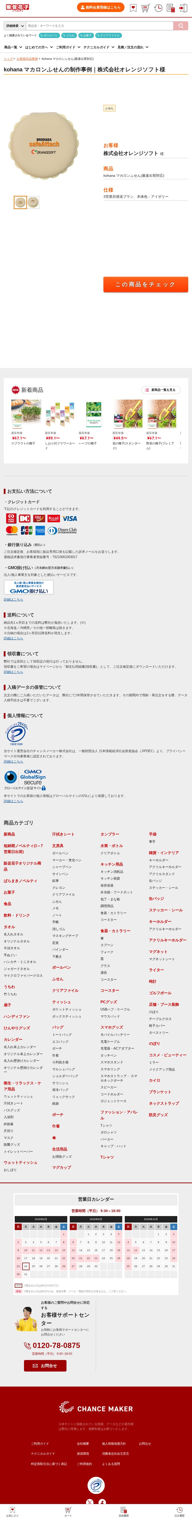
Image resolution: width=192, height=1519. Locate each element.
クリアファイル (110, 35)
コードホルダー (111, 1094)
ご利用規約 (84, 1464)
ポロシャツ (108, 1132)
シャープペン (62, 867)
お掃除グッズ (62, 1156)
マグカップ (61, 1167)
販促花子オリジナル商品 (22, 866)
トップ (8, 59)
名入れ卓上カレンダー (20, 1047)
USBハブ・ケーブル (115, 1009)
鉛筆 (55, 881)
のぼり (154, 1012)
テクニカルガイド (97, 47)
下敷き (57, 956)
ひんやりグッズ (17, 1028)
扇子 (7, 1005)
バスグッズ (12, 1110)
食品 (7, 904)
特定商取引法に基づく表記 (49, 1464)
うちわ (70, 35)
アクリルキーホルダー (165, 867)
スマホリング (110, 1069)
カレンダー (13, 1039)
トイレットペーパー (18, 1151)
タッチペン (108, 1055)
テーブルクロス (160, 1019)
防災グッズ (158, 1115)
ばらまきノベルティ (21, 881)
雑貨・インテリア (164, 853)
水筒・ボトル (111, 845)
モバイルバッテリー (115, 1035)
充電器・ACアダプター (117, 1048)
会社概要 (83, 1443)
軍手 (152, 841)
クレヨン (58, 888)
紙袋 (55, 1103)
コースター (108, 920)
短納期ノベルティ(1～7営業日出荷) (23, 848)
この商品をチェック (145, 284)
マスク (9, 1138)
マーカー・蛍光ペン (67, 860)
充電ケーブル (110, 1042)
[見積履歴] (170, 8)
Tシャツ (106, 1125)
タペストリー (158, 1033)
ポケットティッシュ (67, 1009)
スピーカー (108, 1087)
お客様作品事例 (27, 59)
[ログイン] (183, 8)
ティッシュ (61, 1002)
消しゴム (58, 929)
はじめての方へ (36, 47)
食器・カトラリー (113, 913)
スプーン (107, 945)
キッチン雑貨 (110, 878)
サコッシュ (60, 1083)
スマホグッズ (111, 1027)
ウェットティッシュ (18, 1096)
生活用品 (59, 1149)
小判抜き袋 (60, 1062)
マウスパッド (110, 1016)
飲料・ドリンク (17, 915)
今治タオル (12, 948)
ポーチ (57, 1048)
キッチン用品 (111, 864)
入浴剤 (9, 1117)
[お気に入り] (133, 8)
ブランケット (160, 1092)
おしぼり (10, 1170)
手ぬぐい (10, 955)
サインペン (60, 874)
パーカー (107, 1139)
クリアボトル (110, 853)
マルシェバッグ (63, 1069)
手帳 (55, 922)
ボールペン (51, 35)
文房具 (58, 845)
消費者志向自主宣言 (115, 1453)
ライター (156, 970)
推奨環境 (83, 1453)
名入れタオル (13, 934)
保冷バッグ (60, 1090)
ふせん (109, 108)
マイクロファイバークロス (23, 975)
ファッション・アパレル (119, 1115)
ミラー (154, 1062)
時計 (152, 981)
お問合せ (49, 1366)
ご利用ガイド (66, 47)
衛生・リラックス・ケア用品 (22, 1086)
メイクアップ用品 (162, 1069)
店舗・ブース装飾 (164, 1004)
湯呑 (103, 972)
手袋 (152, 834)
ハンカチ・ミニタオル (20, 962)
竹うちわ (10, 994)
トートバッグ (62, 1035)
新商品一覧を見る (164, 390)
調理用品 (107, 906)
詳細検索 (12, 26)
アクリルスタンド (162, 874)
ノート (57, 915)
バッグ (58, 1027)
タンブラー (109, 834)
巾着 (55, 1055)
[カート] (146, 8)
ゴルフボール (160, 993)
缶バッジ (155, 881)
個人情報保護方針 (114, 1443)
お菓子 (87, 35)
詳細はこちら (13, 599)
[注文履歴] (158, 8)
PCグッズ (108, 1002)
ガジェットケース (113, 1101)
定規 (55, 943)
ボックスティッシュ (67, 1016)
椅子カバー (157, 1026)
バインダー (60, 949)
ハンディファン (17, 1016)
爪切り (9, 1131)
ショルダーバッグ (65, 1076)
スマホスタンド (111, 1062)
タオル (9, 927)
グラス (105, 966)
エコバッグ (60, 1042)
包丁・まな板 (110, 899)
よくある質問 (111, 1464)
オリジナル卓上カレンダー (23, 1054)
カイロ (154, 1080)
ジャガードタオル (17, 969)
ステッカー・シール (163, 888)
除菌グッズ (12, 1144)
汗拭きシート (13, 1103)
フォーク (107, 952)
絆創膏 (9, 1124)
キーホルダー (158, 860)
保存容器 (107, 885)
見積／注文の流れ (131, 47)
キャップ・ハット (113, 1146)
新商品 (9, 834)
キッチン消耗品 (111, 872)
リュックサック (63, 1097)
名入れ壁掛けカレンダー (22, 1061)
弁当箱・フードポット (116, 892)
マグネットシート (162, 959)
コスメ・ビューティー (167, 1055)
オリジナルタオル (17, 941)
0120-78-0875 (56, 1345)
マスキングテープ (65, 936)
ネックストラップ (164, 1103)
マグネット (158, 951)
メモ (55, 908)
